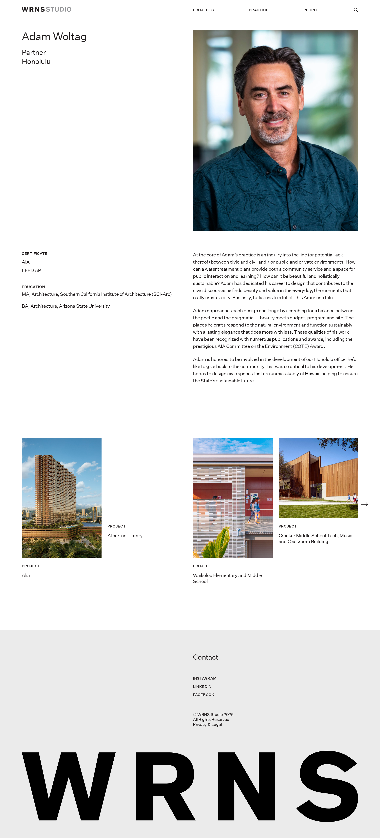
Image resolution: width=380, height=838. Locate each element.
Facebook (203, 694)
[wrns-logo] (46, 10)
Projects (203, 10)
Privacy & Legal (207, 724)
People (311, 10)
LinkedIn (202, 686)
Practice (259, 10)
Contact (205, 657)
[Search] (356, 10)
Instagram (205, 678)
